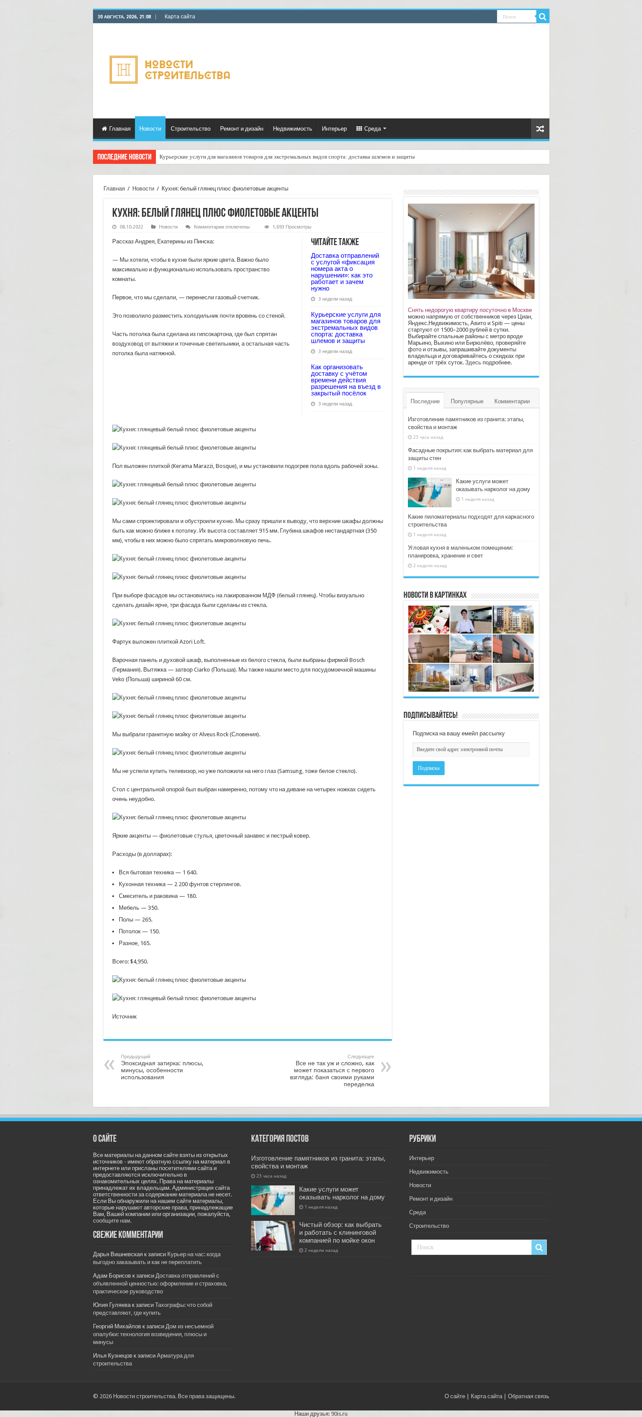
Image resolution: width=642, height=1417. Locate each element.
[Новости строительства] (171, 69)
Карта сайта (180, 17)
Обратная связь (528, 1396)
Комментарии (512, 401)
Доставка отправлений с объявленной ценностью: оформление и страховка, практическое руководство (160, 1283)
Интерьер (334, 128)
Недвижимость (292, 128)
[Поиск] (542, 16)
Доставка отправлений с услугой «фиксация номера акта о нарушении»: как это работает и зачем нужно (345, 272)
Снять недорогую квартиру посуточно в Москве (470, 310)
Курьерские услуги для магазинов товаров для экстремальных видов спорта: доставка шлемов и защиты (287, 156)
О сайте (455, 1396)
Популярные (467, 401)
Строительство (191, 128)
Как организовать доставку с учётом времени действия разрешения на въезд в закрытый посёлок (346, 380)
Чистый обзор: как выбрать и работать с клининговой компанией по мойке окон (340, 1232)
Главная (120, 128)
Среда (372, 128)
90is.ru (339, 1413)
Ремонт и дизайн (241, 128)
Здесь (473, 362)
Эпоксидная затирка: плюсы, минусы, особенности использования (162, 1067)
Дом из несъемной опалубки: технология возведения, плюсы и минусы (153, 1334)
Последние (425, 401)
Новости (150, 128)
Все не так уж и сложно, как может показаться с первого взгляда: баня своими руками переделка (332, 1071)
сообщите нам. (112, 1220)
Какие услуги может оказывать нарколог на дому (342, 1193)
